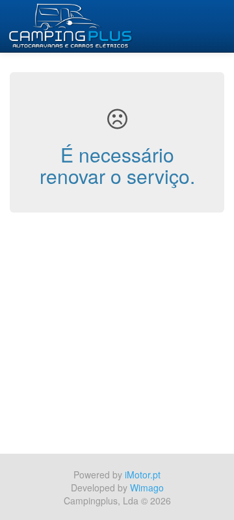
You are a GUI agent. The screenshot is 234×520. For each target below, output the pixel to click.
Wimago (147, 487)
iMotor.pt (143, 474)
